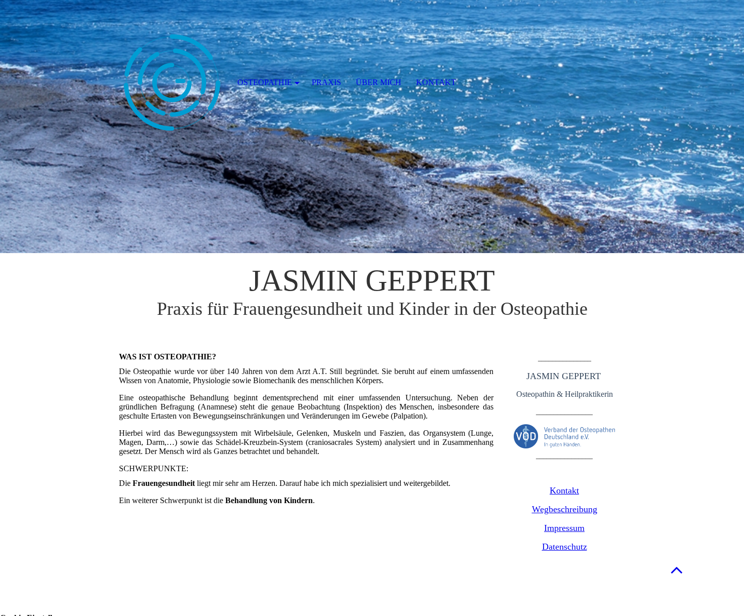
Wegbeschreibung (564, 509)
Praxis (326, 82)
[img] (372, 126)
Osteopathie (264, 82)
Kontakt (564, 490)
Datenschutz (564, 547)
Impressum (564, 528)
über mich (378, 82)
